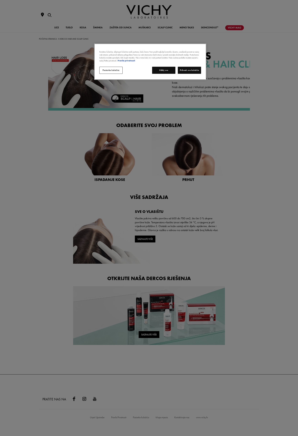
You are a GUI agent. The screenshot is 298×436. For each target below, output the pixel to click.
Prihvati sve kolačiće (189, 70)
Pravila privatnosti (126, 60)
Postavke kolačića (111, 70)
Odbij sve (163, 70)
